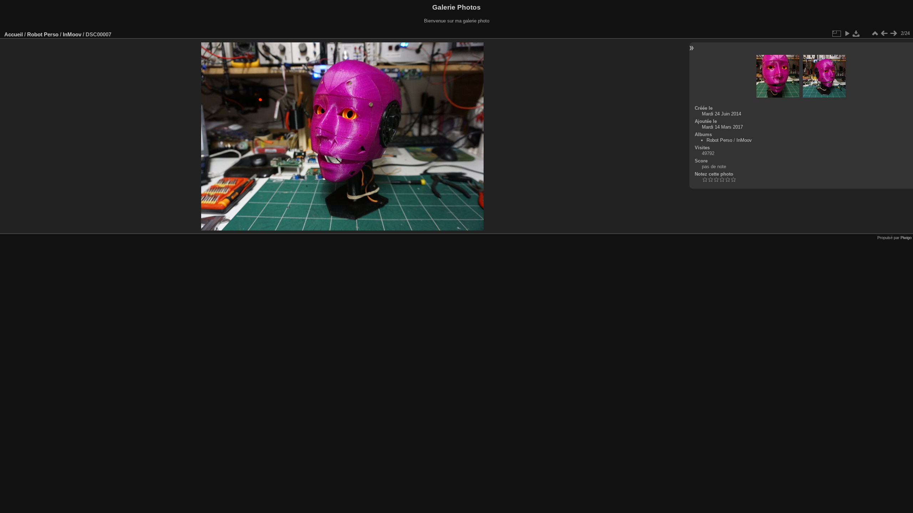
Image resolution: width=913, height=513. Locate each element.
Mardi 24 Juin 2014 (721, 113)
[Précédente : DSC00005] (884, 33)
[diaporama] (847, 33)
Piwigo (906, 237)
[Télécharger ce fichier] (856, 33)
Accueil (13, 34)
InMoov (72, 34)
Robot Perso (42, 34)
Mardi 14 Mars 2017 (722, 127)
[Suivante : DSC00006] (893, 33)
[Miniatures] (874, 33)
